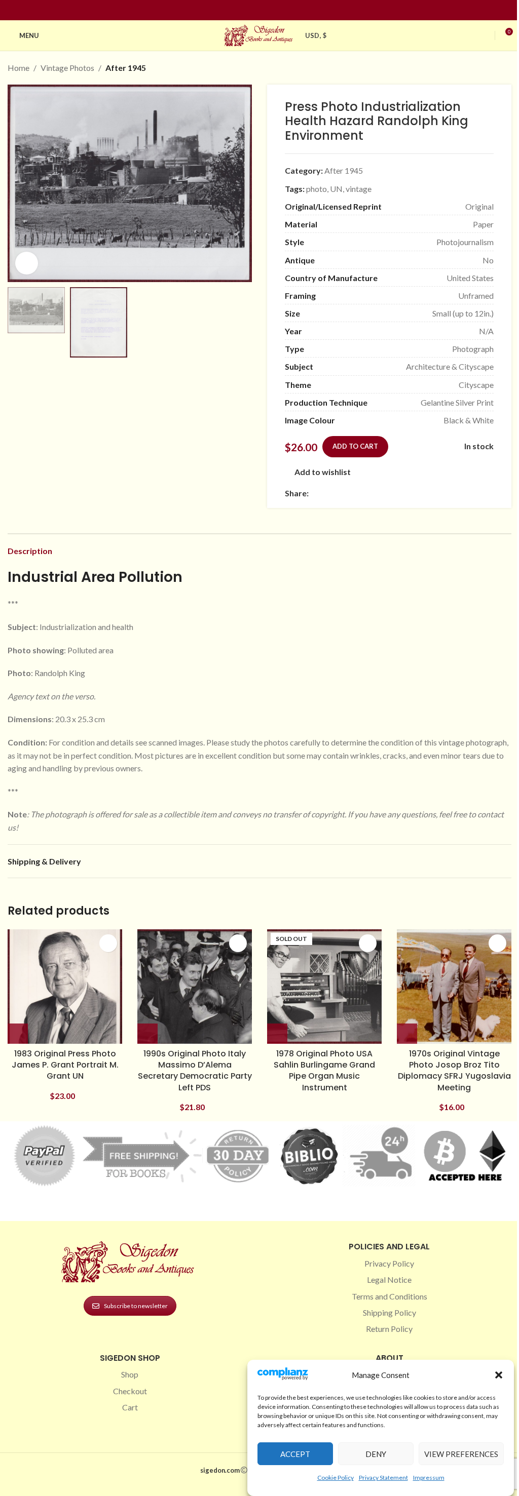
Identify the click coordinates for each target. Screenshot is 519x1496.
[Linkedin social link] (278, 10)
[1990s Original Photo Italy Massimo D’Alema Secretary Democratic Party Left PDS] (194, 986)
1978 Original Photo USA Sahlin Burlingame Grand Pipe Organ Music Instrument (324, 1070)
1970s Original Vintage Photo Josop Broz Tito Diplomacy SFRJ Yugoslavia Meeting (454, 1070)
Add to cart (355, 446)
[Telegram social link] (412, 493)
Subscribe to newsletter (136, 1306)
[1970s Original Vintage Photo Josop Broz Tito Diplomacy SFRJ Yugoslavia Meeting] (454, 986)
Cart (130, 1407)
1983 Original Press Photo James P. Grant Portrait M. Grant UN (65, 1065)
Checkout (130, 1391)
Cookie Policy (335, 1477)
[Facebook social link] (241, 10)
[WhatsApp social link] (388, 493)
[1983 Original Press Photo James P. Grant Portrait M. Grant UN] (65, 986)
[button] (499, 1375)
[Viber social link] (424, 493)
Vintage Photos (67, 67)
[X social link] (327, 493)
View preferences (461, 1454)
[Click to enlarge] (26, 263)
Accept (295, 1454)
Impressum (428, 1477)
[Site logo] (259, 34)
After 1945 (125, 67)
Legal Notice (389, 1279)
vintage (359, 188)
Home (18, 67)
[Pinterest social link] (266, 10)
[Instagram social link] (253, 10)
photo (316, 188)
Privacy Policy (389, 1263)
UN (336, 188)
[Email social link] (339, 493)
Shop (129, 1374)
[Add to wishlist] (108, 943)
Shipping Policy (389, 1312)
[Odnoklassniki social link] (375, 493)
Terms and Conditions (389, 1296)
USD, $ (315, 35)
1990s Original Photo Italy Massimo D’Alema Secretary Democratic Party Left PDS (195, 1070)
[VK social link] (400, 493)
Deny (375, 1454)
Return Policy (389, 1328)
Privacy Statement (383, 1477)
